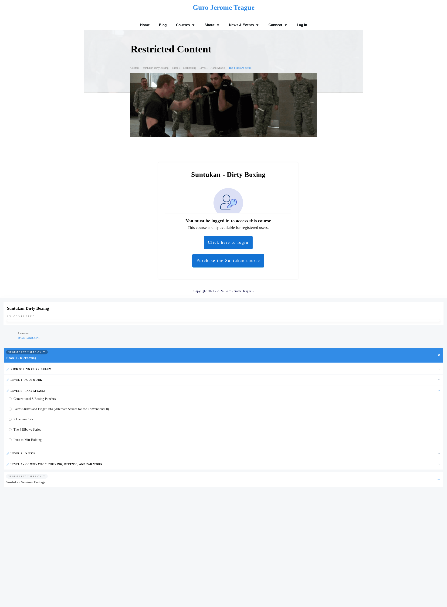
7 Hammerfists (23, 419)
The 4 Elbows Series (27, 429)
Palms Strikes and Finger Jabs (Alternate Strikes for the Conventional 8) (61, 409)
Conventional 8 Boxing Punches (35, 399)
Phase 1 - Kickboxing (21, 358)
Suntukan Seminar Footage (25, 482)
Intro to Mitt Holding (28, 440)
